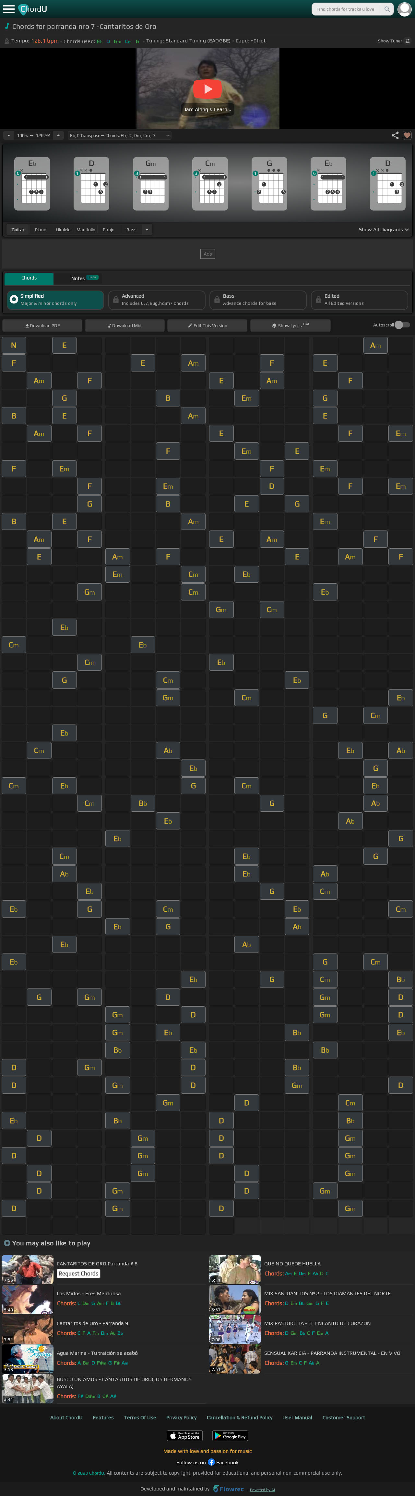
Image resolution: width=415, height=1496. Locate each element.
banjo (108, 229)
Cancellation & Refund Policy (239, 1417)
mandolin (86, 229)
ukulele (63, 229)
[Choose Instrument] (147, 229)
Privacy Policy (181, 1417)
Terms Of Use (140, 1417)
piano (40, 229)
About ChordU (66, 1417)
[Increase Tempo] (58, 135)
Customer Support (344, 1417)
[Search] (387, 9)
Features (103, 1417)
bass (131, 229)
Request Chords (78, 1273)
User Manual (297, 1417)
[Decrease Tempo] (8, 135)
